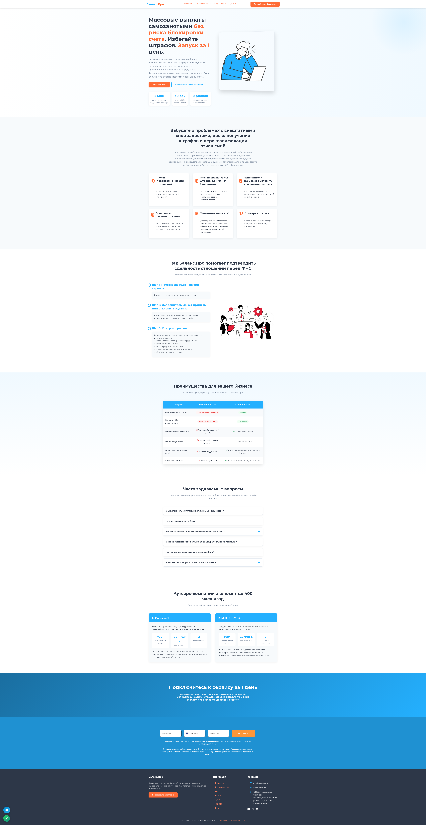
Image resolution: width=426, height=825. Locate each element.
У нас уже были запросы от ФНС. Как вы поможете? (192, 562)
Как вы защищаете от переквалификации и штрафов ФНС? (195, 531)
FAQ (216, 4)
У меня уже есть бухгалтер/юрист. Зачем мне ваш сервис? (195, 511)
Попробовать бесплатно (265, 4)
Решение (188, 4)
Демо (233, 4)
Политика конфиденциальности (232, 820)
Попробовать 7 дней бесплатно (189, 85)
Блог (217, 808)
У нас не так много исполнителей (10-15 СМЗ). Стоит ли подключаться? (201, 542)
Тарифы (219, 804)
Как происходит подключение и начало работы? (190, 552)
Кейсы (224, 4)
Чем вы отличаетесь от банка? (181, 521)
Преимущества (203, 4)
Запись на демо (159, 84)
